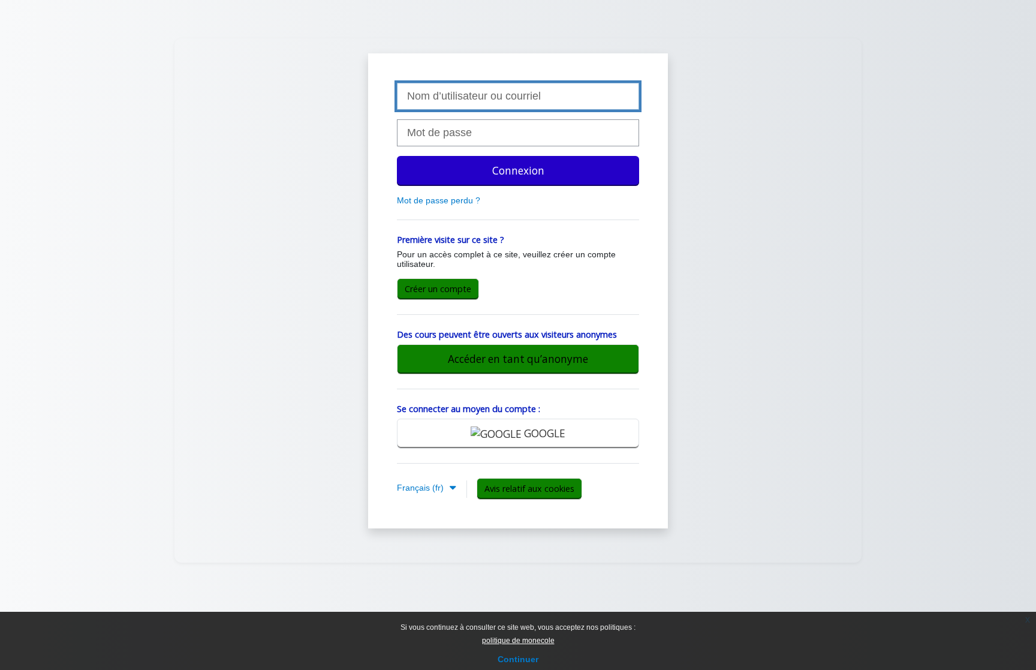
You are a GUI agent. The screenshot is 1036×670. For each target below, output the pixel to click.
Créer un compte (438, 289)
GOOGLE (543, 433)
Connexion (518, 171)
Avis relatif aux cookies (529, 488)
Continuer (518, 659)
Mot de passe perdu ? (438, 200)
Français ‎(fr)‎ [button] (421, 487)
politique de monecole (518, 640)
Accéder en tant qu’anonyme (518, 359)
